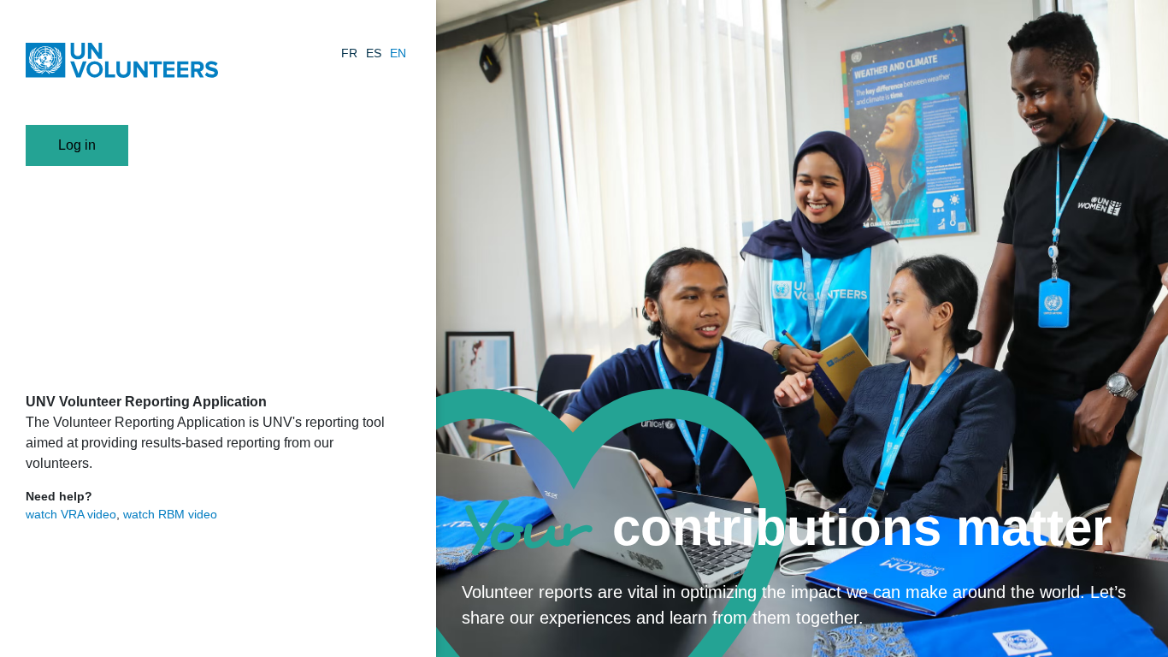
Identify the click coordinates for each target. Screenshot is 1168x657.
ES (373, 53)
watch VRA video (71, 514)
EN (398, 53)
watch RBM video (170, 514)
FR (349, 53)
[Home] (122, 62)
